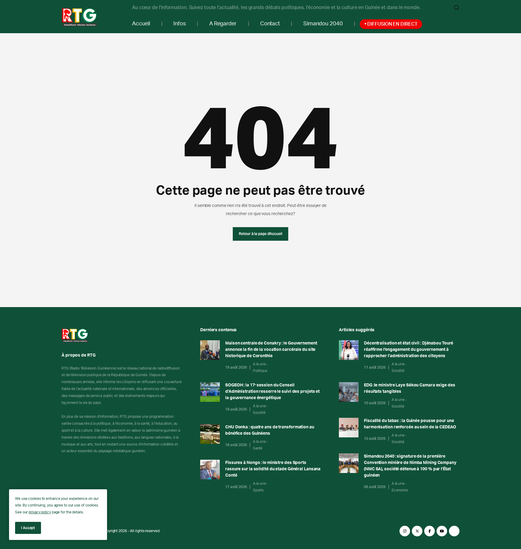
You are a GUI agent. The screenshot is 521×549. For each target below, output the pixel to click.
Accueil (141, 24)
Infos (179, 24)
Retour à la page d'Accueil (260, 233)
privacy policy (40, 512)
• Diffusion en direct (391, 24)
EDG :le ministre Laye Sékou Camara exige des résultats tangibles (409, 388)
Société (259, 412)
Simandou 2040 (323, 24)
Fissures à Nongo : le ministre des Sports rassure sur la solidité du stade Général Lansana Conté (272, 469)
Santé (258, 448)
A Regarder (223, 24)
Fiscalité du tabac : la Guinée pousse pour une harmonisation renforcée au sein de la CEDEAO (410, 424)
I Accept (28, 527)
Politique (260, 371)
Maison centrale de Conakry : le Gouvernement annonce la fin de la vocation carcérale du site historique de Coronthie (271, 349)
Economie (400, 490)
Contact (270, 24)
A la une (259, 364)
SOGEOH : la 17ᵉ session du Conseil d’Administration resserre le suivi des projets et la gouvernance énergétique (272, 391)
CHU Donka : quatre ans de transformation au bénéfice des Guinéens (269, 430)
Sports (258, 490)
